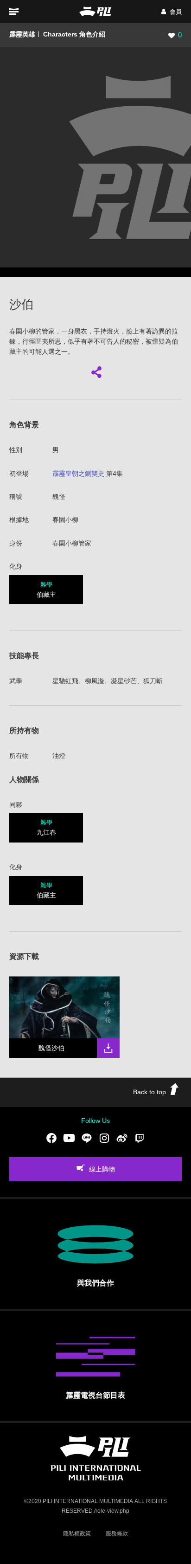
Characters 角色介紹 (74, 34)
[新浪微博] (122, 1138)
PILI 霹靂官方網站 (95, 11)
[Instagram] (104, 1138)
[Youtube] (69, 1138)
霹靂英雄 (22, 34)
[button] (171, 12)
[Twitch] (140, 1138)
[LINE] (87, 1138)
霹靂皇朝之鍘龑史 (78, 473)
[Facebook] (51, 1138)
